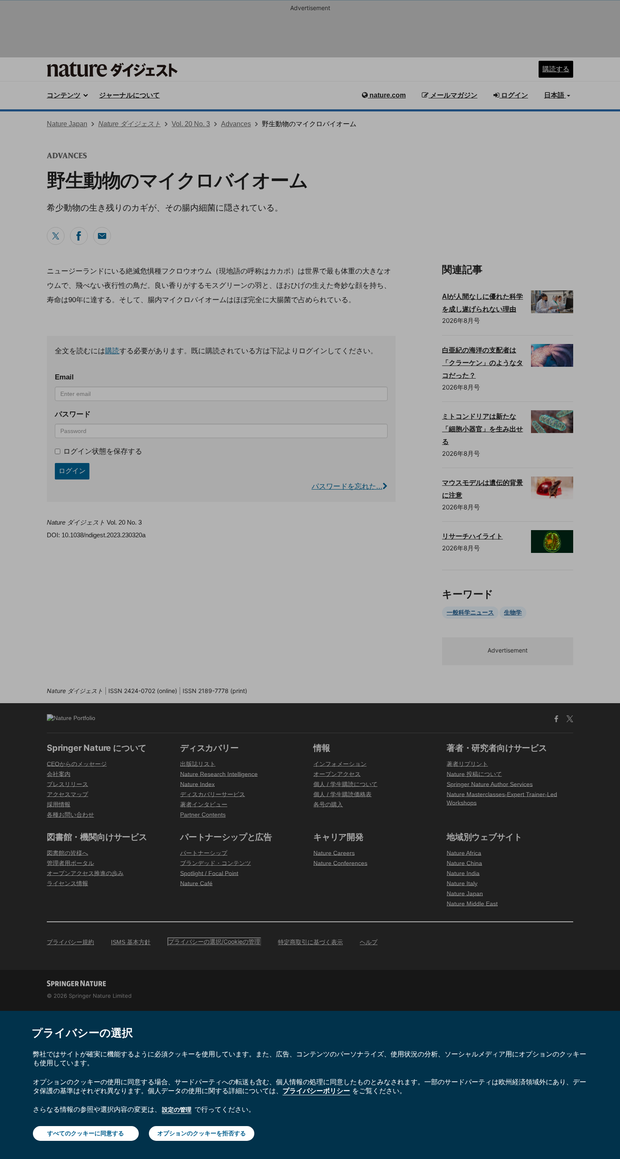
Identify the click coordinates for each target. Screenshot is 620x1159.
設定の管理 (176, 1109)
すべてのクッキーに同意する (85, 1133)
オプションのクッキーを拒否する (201, 1133)
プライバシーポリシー (316, 1090)
